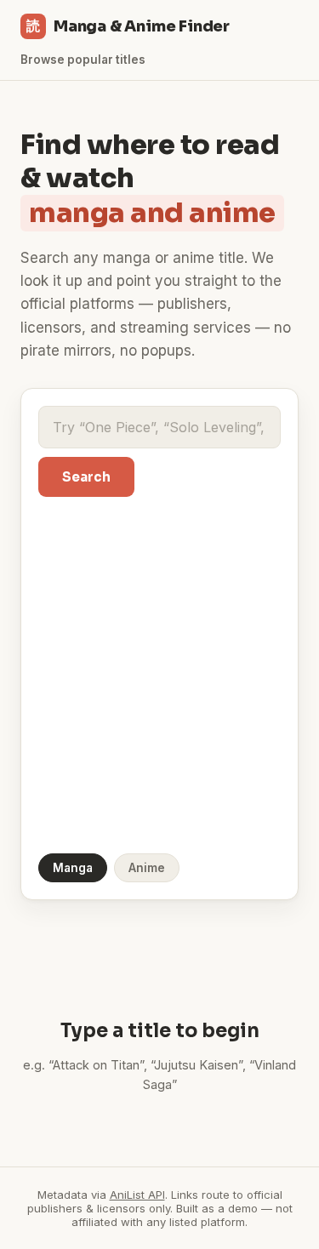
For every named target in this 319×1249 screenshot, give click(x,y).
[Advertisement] (159, 673)
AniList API (137, 1194)
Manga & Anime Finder (128, 26)
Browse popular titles (82, 59)
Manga (73, 868)
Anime (146, 868)
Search (86, 477)
